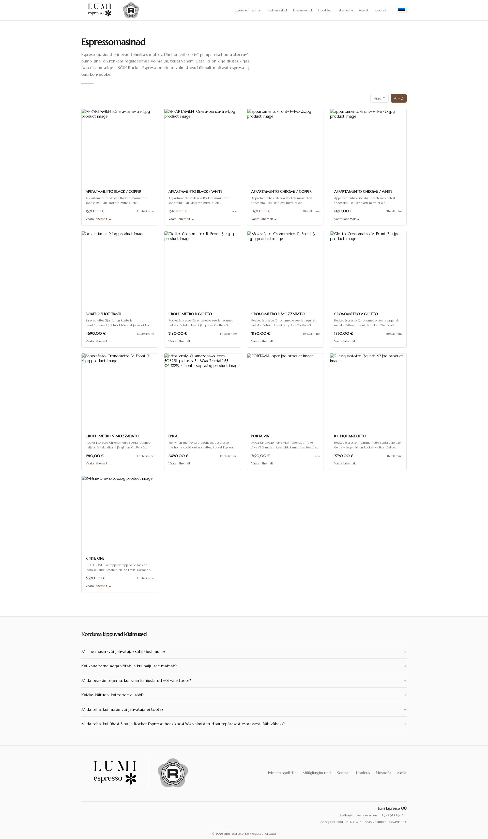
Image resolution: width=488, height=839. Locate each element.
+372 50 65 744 (394, 815)
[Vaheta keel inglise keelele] (401, 10)
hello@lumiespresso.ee (358, 815)
